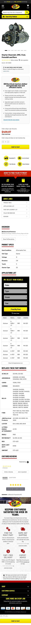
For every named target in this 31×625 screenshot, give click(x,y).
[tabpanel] (15, 34)
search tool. (8, 191)
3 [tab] (12, 50)
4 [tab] (15, 50)
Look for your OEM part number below (7, 189)
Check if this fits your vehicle (11, 119)
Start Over (16, 313)
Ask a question (24, 60)
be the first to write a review (15, 489)
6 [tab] (22, 50)
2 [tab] (9, 50)
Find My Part (16, 309)
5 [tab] (19, 50)
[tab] (8, 471)
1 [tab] (6, 50)
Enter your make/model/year (21, 189)
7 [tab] (25, 50)
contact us (26, 562)
